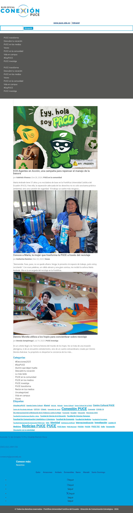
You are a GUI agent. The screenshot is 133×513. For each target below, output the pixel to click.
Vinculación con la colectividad (24, 430)
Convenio (91, 409)
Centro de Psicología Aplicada (23, 409)
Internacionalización (84, 423)
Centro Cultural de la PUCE (83, 405)
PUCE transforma (11, 38)
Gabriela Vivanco (23, 177)
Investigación (101, 422)
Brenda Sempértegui (25, 341)
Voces (6, 48)
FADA (47, 423)
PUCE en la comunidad (13, 51)
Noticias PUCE (33, 426)
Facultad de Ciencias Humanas (78, 416)
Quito (103, 427)
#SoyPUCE (8, 58)
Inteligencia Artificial (68, 423)
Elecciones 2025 (92, 413)
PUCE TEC (95, 426)
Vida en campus (10, 54)
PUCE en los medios (12, 44)
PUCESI (87, 427)
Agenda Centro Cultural (34, 405)
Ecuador (74, 413)
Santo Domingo (98, 472)
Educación (81, 413)
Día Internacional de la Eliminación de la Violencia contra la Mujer (37, 413)
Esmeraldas (69, 472)
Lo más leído (21, 374)
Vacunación (110, 427)
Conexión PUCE (74, 408)
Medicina (17, 426)
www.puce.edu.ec (62, 23)
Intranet (76, 23)
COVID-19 (100, 409)
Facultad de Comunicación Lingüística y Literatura (34, 419)
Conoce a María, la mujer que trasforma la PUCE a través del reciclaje (51, 255)
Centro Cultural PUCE (103, 405)
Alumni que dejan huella (26, 368)
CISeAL (43, 409)
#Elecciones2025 (23, 361)
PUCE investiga (10, 61)
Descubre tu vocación (13, 41)
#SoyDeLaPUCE (19, 405)
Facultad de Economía (65, 419)
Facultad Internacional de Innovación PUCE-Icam (29, 423)
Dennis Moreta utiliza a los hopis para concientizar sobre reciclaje (50, 336)
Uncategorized (21, 392)
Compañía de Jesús (54, 409)
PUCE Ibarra (61, 427)
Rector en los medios (24, 389)
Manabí (86, 472)
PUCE (51, 426)
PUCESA (81, 427)
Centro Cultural (69, 405)
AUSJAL (53, 405)
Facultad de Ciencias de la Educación (53, 416)
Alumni (47, 405)
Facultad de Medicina (83, 419)
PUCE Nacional (72, 427)
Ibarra (78, 472)
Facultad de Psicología (99, 419)
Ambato (58, 472)
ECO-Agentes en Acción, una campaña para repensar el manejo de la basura (51, 172)
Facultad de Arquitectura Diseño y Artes (26, 416)
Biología (60, 405)
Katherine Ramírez (24, 259)
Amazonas (47, 472)
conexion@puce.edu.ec (10, 456)
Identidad (55, 422)
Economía (65, 413)
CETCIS (37, 409)
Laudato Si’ (112, 423)
